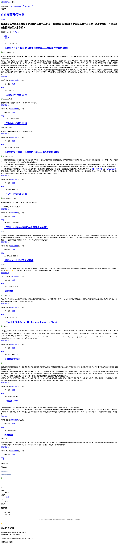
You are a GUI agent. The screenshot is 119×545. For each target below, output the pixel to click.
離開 (10, 542)
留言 (16, 80)
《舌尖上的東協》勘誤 (15, 194)
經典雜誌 (8, 435)
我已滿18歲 (4, 542)
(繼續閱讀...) (5, 76)
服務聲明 (77, 519)
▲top (2, 87)
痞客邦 (12, 80)
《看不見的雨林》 (97, 169)
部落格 (6, 38)
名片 (5, 40)
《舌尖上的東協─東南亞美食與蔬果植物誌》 (26, 227)
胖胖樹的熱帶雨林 (13, 14)
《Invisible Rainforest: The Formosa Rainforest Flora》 (31, 322)
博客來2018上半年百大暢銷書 (18, 260)
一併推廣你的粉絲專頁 (6, 474)
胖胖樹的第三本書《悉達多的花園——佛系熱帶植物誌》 (32, 152)
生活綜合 (16, 32)
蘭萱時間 (8, 291)
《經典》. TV (11, 401)
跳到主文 (4, 19)
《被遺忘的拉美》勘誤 (15, 95)
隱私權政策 (70, 519)
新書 (13, 84)
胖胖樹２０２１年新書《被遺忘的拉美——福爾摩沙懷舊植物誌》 (36, 48)
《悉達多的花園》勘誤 (15, 123)
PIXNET (46, 519)
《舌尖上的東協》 (110, 169)
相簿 (5, 36)
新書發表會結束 (12, 359)
